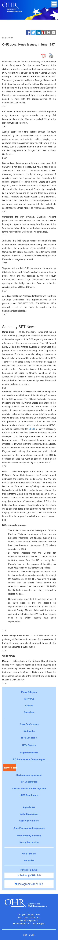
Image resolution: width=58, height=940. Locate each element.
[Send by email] (53, 32)
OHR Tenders (29, 853)
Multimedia (29, 730)
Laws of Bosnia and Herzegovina (29, 788)
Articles (29, 705)
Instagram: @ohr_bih (30, 884)
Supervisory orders (29, 820)
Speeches (29, 712)
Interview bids (9, 767)
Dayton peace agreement (29, 774)
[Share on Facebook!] (28, 32)
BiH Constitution (29, 781)
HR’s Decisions (29, 737)
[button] (54, 4)
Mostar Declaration (29, 842)
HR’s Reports (29, 745)
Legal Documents (29, 752)
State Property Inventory (29, 835)
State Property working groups (29, 828)
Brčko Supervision (29, 813)
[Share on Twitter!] (33, 32)
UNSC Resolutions (29, 795)
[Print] (48, 32)
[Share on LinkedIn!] (38, 32)
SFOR (32, 428)
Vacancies (29, 860)
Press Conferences (29, 724)
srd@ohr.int (32, 920)
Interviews (29, 698)
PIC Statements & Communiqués (29, 759)
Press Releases (29, 691)
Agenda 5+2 (29, 807)
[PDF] (43, 32)
